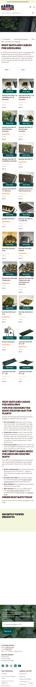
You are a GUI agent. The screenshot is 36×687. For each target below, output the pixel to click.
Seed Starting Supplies (21, 39)
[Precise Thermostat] (9, 332)
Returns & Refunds (25, 679)
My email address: (7, 620)
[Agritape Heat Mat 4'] (9, 209)
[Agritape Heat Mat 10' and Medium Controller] (9, 149)
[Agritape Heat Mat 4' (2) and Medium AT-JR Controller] (9, 86)
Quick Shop (9, 91)
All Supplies (7, 39)
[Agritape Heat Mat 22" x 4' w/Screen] (9, 179)
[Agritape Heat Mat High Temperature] (9, 269)
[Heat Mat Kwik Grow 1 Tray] (9, 302)
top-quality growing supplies (16, 490)
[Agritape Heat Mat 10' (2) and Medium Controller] (9, 118)
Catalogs (4, 674)
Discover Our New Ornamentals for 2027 (17, 1)
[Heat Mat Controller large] (9, 239)
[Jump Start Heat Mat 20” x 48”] (26, 332)
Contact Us (22, 684)
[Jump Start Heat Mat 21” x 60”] (9, 362)
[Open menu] (34, 7)
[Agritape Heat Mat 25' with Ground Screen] (26, 179)
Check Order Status (25, 682)
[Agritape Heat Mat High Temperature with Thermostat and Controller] (26, 269)
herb (18, 492)
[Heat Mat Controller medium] (26, 239)
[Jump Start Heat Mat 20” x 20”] (26, 362)
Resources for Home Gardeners (7, 682)
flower (22, 492)
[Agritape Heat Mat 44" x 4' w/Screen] (26, 209)
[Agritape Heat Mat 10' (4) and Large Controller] (26, 118)
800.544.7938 (10, 647)
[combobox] (16, 13)
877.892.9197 (8, 649)
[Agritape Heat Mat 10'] (26, 149)
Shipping (22, 676)
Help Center (23, 674)
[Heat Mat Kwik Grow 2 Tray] (26, 302)
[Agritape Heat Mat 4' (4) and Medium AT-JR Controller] (26, 86)
